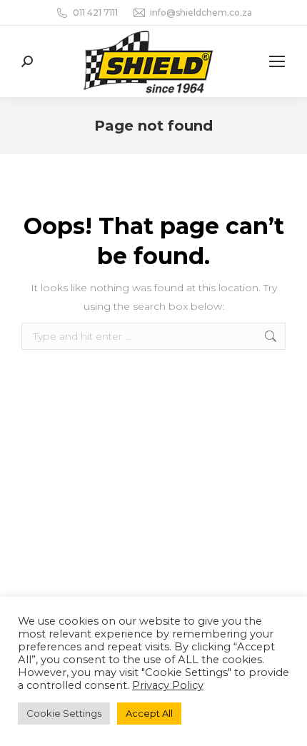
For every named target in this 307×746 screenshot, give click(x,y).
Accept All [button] (149, 713)
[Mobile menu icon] (277, 61)
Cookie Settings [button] (63, 713)
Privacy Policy (167, 685)
